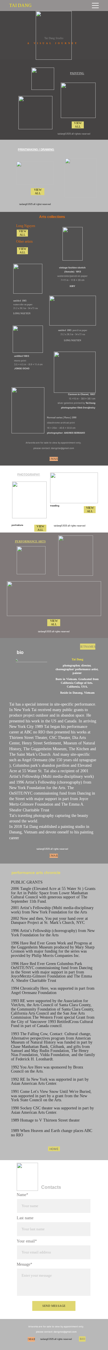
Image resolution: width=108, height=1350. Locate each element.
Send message (54, 1305)
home (54, 1149)
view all (78, 124)
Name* (22, 1195)
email (54, 458)
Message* (24, 1264)
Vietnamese (87, 646)
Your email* (27, 1241)
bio (82, 1338)
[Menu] (95, 5)
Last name (25, 1218)
